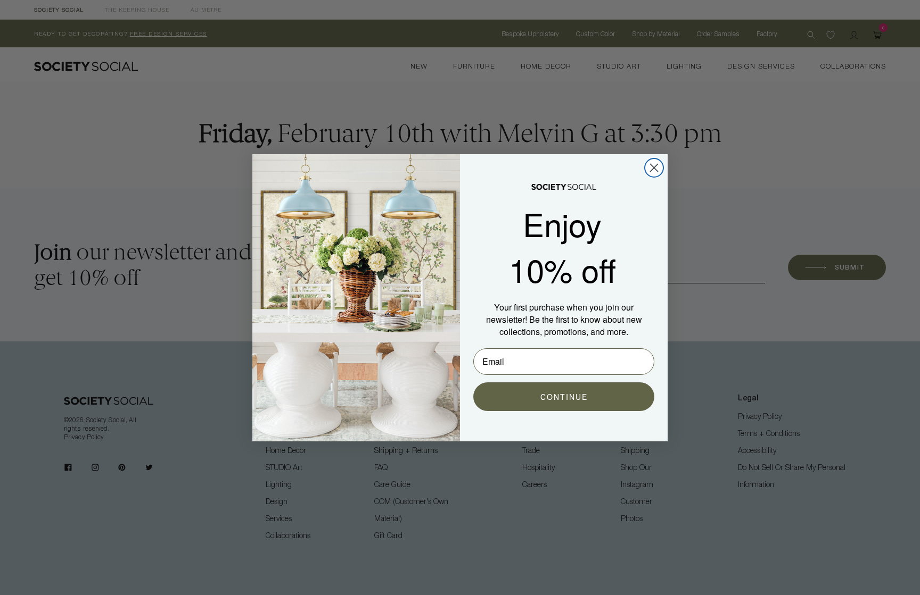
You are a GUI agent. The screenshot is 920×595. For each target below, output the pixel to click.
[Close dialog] (654, 167)
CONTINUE (564, 396)
